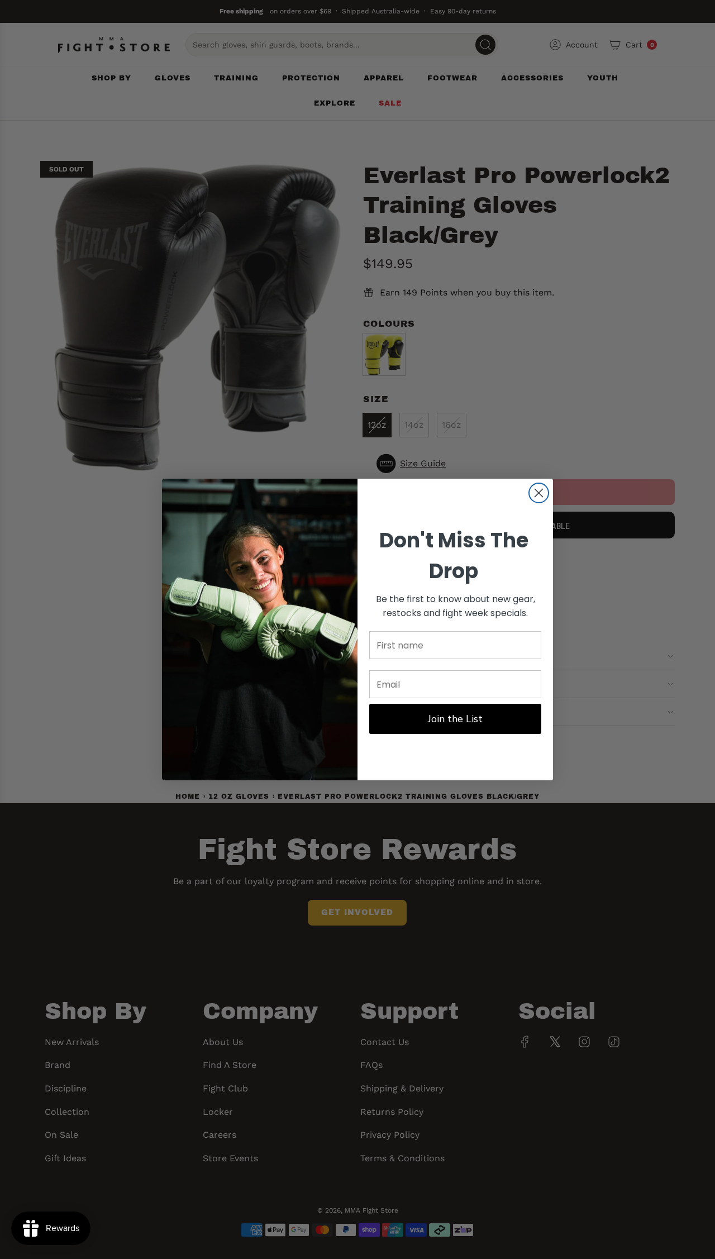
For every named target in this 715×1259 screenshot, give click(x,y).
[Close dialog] (539, 493)
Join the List (455, 719)
